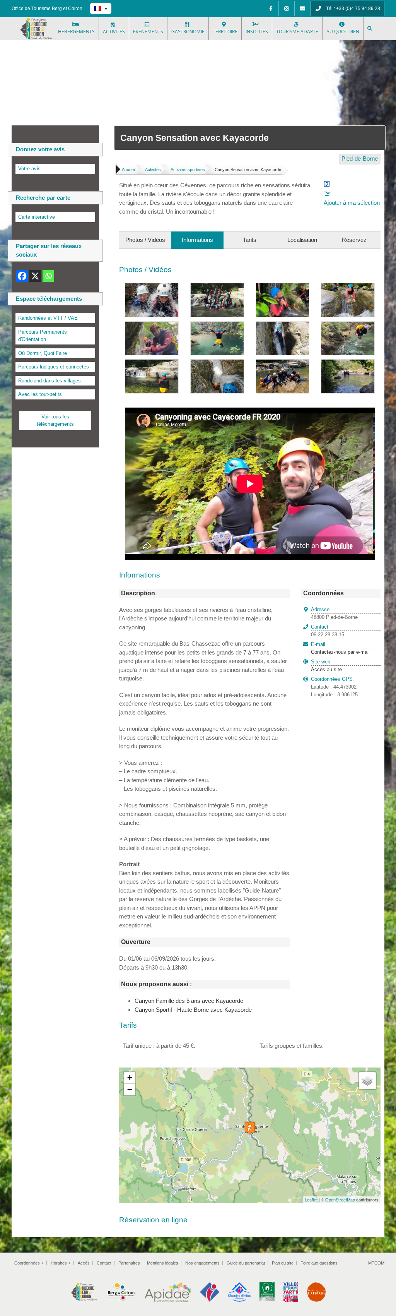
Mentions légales (162, 1263)
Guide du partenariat (246, 1263)
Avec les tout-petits (40, 394)
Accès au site (326, 669)
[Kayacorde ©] (347, 363)
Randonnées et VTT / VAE (48, 318)
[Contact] (302, 8)
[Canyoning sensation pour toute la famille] (282, 363)
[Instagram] (286, 8)
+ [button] (129, 1078)
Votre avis (29, 168)
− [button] (129, 1089)
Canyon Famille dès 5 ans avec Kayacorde (189, 1000)
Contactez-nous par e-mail (340, 648)
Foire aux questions (319, 1263)
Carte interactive (36, 217)
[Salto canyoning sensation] (347, 325)
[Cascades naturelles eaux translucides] (151, 363)
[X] (35, 276)
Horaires (60, 1263)
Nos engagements (202, 1263)
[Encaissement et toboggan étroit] (217, 363)
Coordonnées (28, 1263)
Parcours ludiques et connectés (53, 367)
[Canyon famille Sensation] (151, 287)
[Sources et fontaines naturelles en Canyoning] (151, 325)
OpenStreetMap (340, 1199)
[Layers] (367, 1080)
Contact (104, 1263)
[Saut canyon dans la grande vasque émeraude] (217, 325)
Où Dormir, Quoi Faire (42, 353)
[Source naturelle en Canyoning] (282, 287)
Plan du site (283, 1263)
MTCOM (376, 1263)
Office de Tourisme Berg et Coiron (47, 8)
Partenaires (129, 1263)
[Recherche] (370, 28)
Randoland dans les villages (49, 381)
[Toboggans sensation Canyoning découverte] (282, 325)
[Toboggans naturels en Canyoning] (347, 287)
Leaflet (311, 1199)
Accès (84, 1263)
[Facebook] (270, 8)
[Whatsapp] (48, 276)
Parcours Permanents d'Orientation (42, 336)
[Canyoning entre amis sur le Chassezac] (217, 287)
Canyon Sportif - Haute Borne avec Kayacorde (193, 1009)
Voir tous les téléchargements (55, 420)
